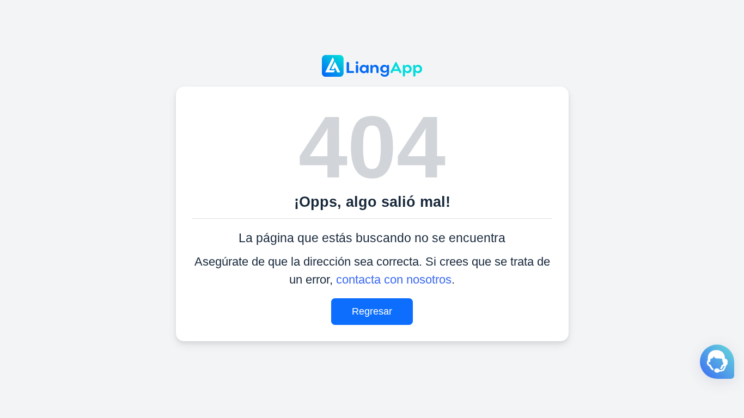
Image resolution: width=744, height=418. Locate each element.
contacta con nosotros (394, 279)
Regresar (372, 311)
